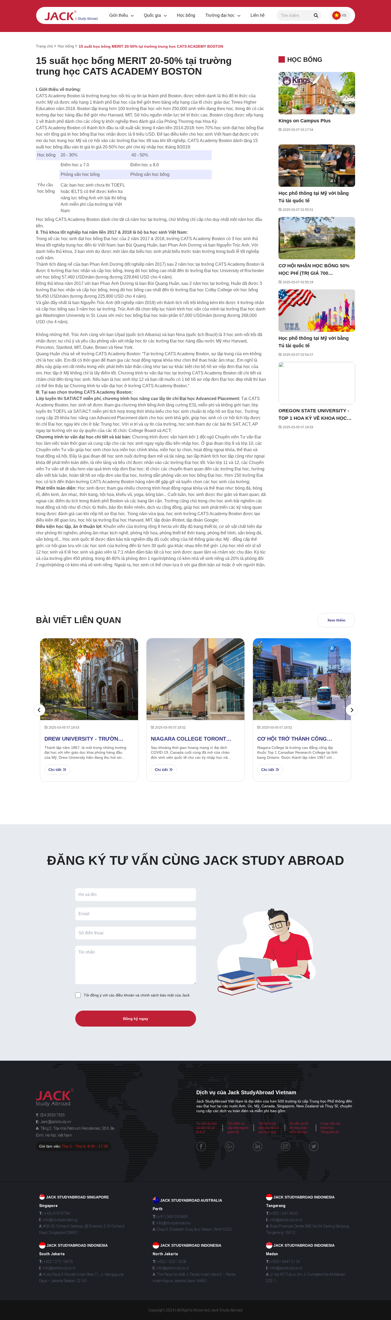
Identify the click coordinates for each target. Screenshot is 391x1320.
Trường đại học (220, 15)
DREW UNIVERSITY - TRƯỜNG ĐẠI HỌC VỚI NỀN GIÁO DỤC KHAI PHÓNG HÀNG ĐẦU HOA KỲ (83, 739)
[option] (195, 710)
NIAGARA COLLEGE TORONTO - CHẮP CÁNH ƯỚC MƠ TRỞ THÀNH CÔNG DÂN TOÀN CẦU (190, 739)
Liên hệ (258, 15)
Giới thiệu (119, 15)
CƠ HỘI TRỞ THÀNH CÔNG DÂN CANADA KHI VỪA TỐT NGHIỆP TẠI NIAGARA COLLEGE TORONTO (292, 739)
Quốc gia (153, 15)
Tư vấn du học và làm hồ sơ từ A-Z (206, 1128)
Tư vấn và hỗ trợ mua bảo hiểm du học (298, 1128)
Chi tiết (55, 770)
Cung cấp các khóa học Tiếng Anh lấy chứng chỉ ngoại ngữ (330, 1132)
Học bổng (186, 15)
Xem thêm (336, 620)
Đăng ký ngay (135, 1018)
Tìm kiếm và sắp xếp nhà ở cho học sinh (268, 1128)
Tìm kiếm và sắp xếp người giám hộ (237, 1128)
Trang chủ (44, 46)
